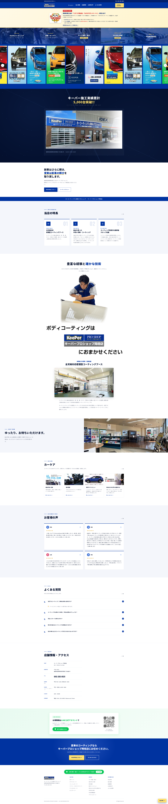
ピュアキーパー (73, 790)
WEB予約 (110, 779)
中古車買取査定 (92, 792)
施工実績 (78, 5)
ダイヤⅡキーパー (73, 781)
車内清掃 (90, 784)
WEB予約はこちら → (51, 189)
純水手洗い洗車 (92, 781)
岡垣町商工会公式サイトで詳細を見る (70, 25)
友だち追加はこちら (62, 729)
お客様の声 (90, 5)
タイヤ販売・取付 (92, 779)
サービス (70, 5)
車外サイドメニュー (93, 786)
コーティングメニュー (64, 189)
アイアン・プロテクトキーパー (76, 786)
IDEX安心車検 (91, 790)
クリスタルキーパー (74, 788)
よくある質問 (98, 5)
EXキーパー (72, 779)
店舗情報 (84, 5)
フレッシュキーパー (74, 784)
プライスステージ (92, 794)
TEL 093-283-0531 (92, 757)
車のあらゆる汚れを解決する (95, 788)
